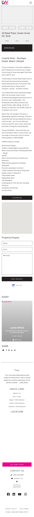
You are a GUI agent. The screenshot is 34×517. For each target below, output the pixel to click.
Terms (21, 285)
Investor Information (17, 406)
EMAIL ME (17, 340)
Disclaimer (24, 509)
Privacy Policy (11, 509)
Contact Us (18, 478)
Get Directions (17, 464)
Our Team (17, 396)
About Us (17, 393)
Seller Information (16, 403)
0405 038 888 (17, 336)
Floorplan (17, 198)
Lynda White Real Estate (19, 512)
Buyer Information (17, 400)
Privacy (17, 285)
